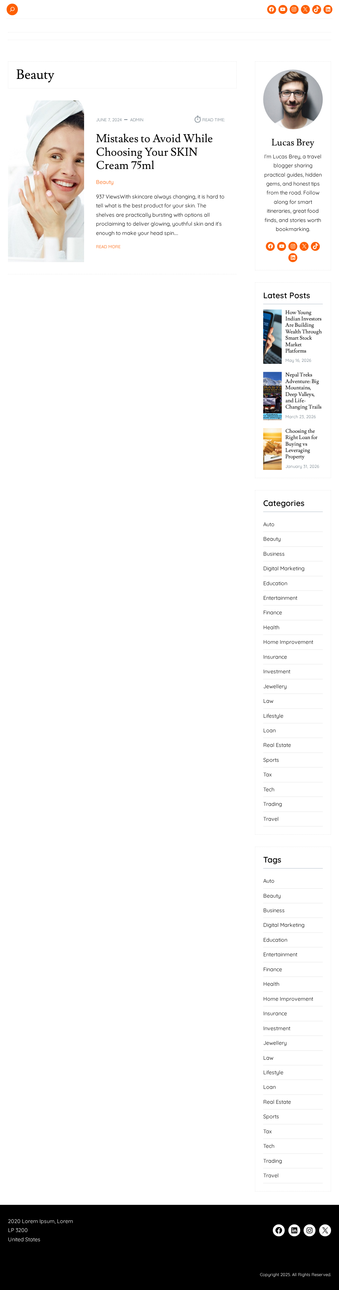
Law (268, 701)
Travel (271, 818)
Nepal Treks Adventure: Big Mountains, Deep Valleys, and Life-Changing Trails (303, 391)
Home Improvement (288, 642)
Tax (267, 774)
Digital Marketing (284, 568)
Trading (272, 804)
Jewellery (275, 686)
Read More (108, 247)
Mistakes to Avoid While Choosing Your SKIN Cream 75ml (154, 152)
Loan (269, 730)
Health (271, 627)
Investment (276, 671)
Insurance (275, 656)
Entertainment (280, 597)
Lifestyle (273, 715)
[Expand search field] (12, 9)
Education (275, 583)
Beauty (105, 182)
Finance (272, 612)
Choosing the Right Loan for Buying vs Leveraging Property (301, 444)
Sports (271, 760)
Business (274, 553)
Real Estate (277, 745)
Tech (268, 789)
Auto (268, 524)
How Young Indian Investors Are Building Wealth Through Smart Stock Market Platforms (303, 332)
